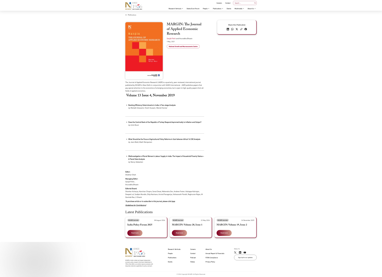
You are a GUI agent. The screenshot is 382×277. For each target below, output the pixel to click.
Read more (134, 233)
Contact (227, 3)
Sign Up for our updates (245, 257)
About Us (251, 8)
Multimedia (238, 8)
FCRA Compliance (212, 257)
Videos (192, 262)
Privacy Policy (210, 262)
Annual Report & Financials (215, 253)
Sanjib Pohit (171, 38)
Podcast (193, 257)
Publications (217, 8)
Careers (219, 3)
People (205, 8)
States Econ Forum (193, 8)
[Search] (255, 3)
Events (229, 8)
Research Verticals (175, 8)
